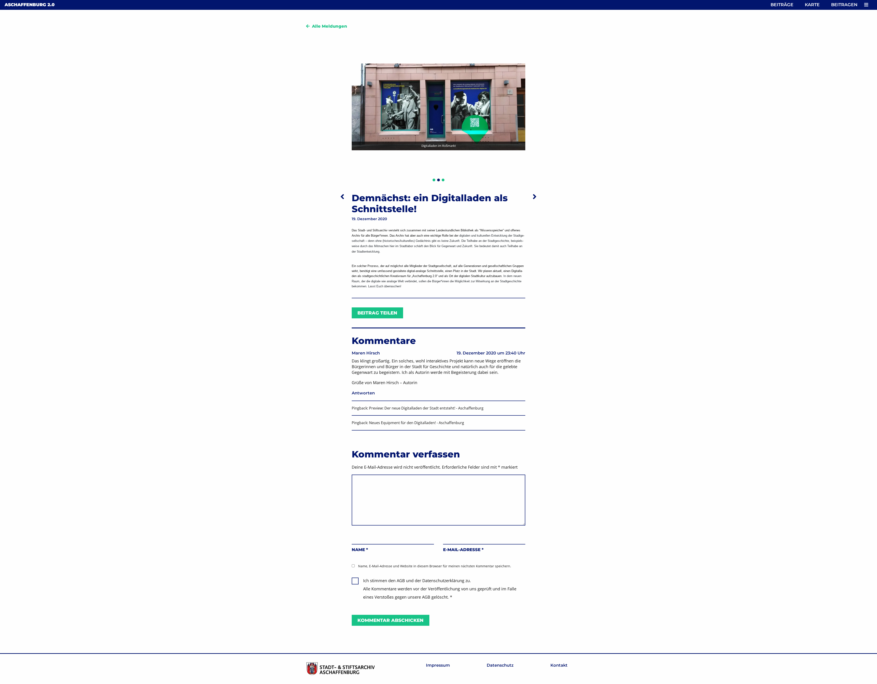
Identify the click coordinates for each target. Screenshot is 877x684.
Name (360, 549)
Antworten (363, 393)
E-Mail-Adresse (463, 549)
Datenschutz (500, 665)
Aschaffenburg (30, 4)
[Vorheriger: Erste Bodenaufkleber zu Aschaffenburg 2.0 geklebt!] (342, 196)
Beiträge (782, 4)
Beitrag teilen (377, 313)
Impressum (438, 665)
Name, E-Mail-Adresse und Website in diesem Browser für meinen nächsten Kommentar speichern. (434, 566)
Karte (812, 4)
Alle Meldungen (329, 26)
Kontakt (559, 665)
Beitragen (844, 4)
